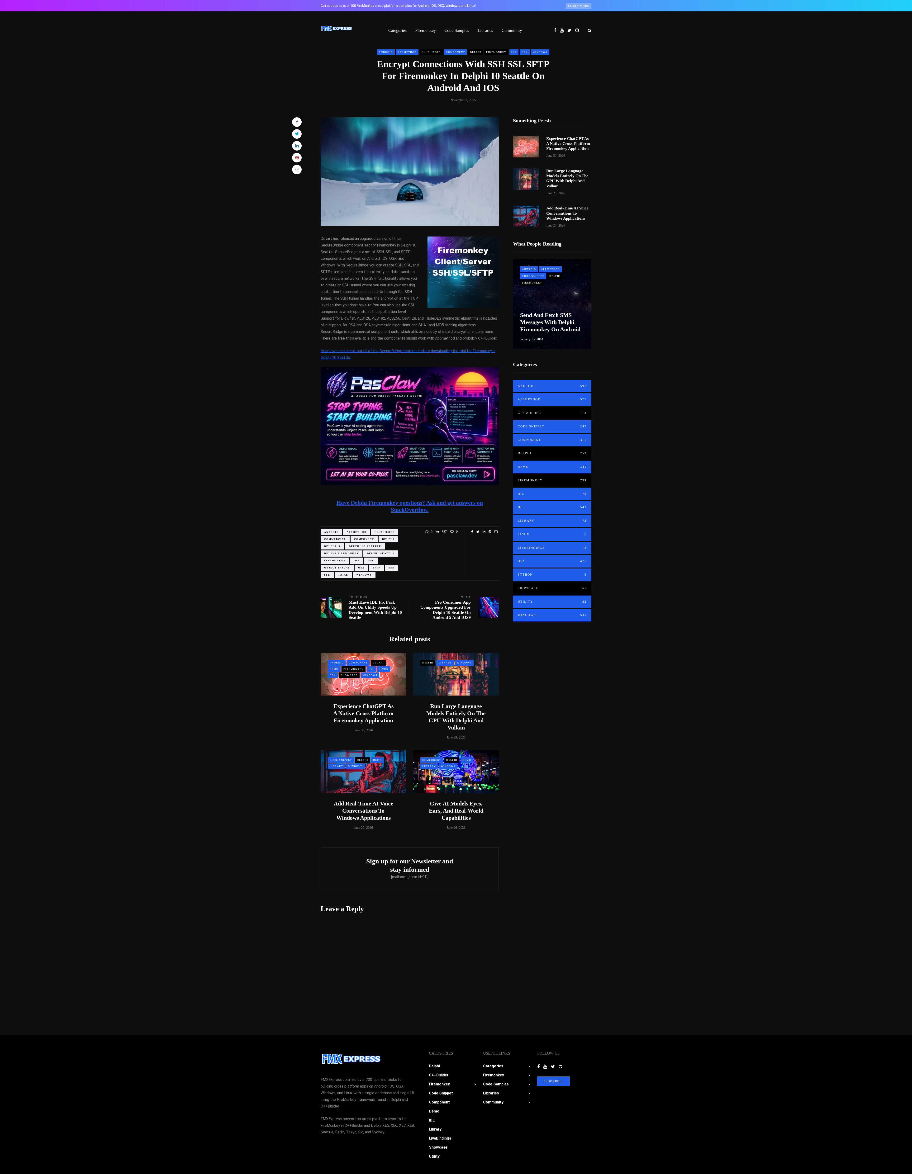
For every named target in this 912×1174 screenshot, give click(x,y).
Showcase (349, 675)
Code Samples (456, 30)
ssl (327, 574)
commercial (335, 539)
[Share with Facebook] (297, 122)
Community (512, 30)
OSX (525, 52)
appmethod (356, 532)
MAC (370, 560)
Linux (383, 669)
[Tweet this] (297, 134)
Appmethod (407, 52)
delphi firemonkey (341, 553)
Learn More (578, 6)
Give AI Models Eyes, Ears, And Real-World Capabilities (456, 810)
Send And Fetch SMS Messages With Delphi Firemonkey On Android (550, 322)
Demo (334, 669)
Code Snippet (341, 760)
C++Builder (431, 52)
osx (361, 567)
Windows (540, 52)
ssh (392, 567)
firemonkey (335, 560)
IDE (552, 494)
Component (455, 52)
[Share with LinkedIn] (297, 146)
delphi (388, 539)
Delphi (475, 52)
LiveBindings (552, 547)
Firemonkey (425, 30)
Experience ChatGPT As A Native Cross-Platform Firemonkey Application (363, 713)
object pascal (337, 567)
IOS (514, 52)
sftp (376, 567)
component (364, 539)
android (331, 532)
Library (445, 662)
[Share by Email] (297, 169)
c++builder (385, 532)
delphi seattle (381, 553)
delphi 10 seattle (365, 546)
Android (386, 52)
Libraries (485, 30)
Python (552, 574)
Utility (552, 601)
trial (343, 574)
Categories (397, 30)
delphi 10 (332, 546)
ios (356, 560)
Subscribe (553, 1081)
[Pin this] (297, 157)
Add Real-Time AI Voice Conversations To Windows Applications (363, 810)
